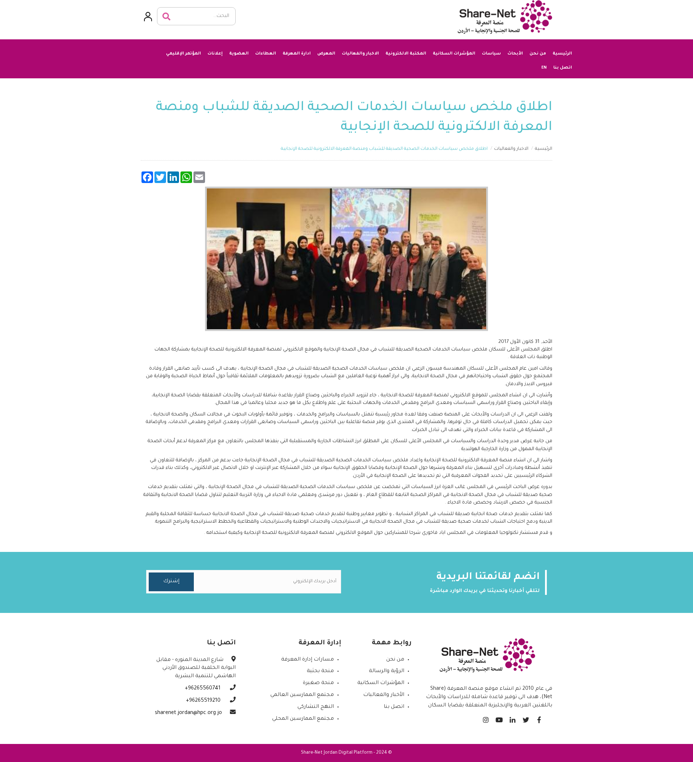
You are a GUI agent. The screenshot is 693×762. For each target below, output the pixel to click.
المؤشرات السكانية (454, 54)
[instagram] (486, 718)
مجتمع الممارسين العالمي (302, 695)
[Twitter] (526, 718)
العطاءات (265, 54)
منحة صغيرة (318, 683)
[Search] (166, 17)
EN (544, 67)
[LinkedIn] (512, 718)
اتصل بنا (562, 68)
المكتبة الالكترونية (405, 54)
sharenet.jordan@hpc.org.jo (188, 713)
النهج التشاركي (315, 707)
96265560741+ (203, 689)
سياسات (491, 54)
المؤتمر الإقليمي (183, 54)
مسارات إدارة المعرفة (307, 660)
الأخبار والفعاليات (383, 695)
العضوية (239, 54)
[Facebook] (539, 718)
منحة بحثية (320, 671)
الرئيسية (562, 54)
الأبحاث (515, 54)
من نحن (537, 54)
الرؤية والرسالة (386, 671)
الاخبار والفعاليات (360, 54)
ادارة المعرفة (297, 54)
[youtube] (499, 718)
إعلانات (215, 54)
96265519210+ (204, 701)
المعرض (326, 54)
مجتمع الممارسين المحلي (303, 719)
